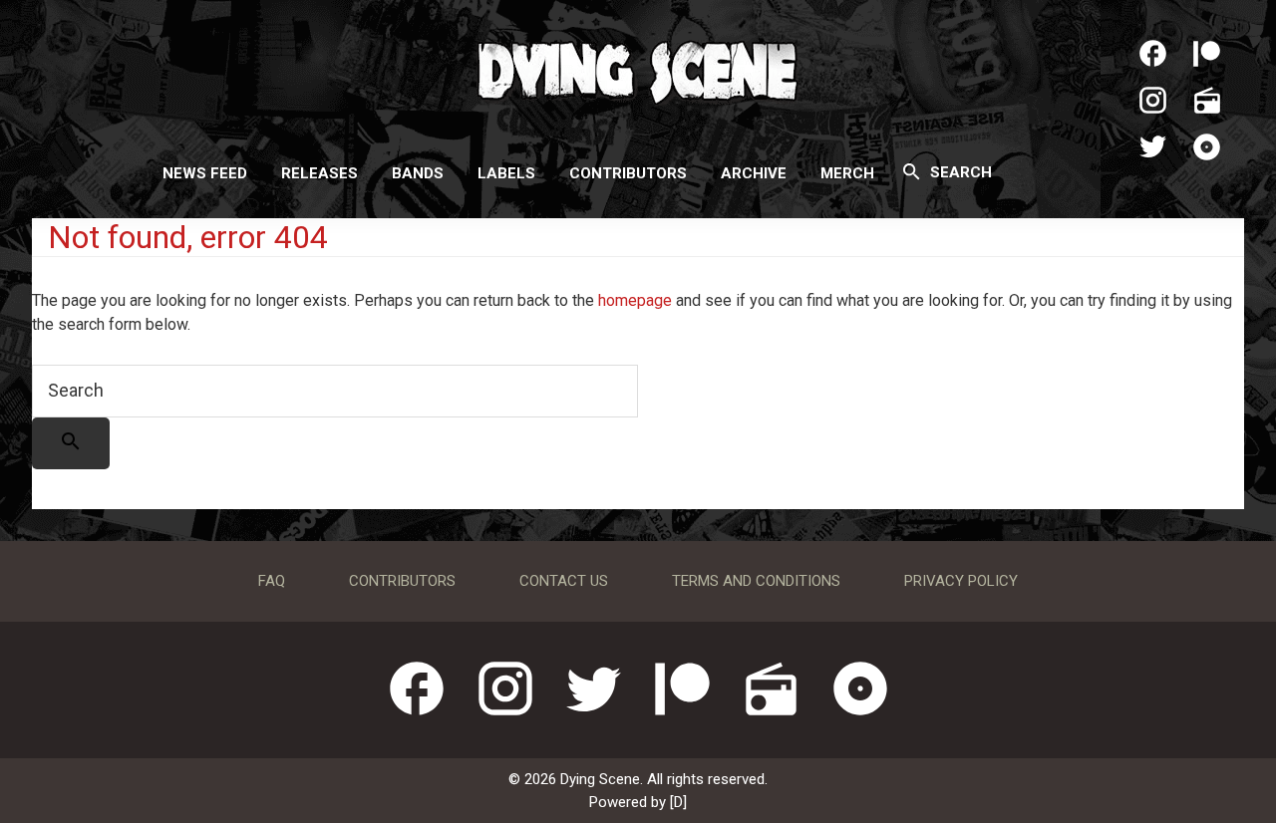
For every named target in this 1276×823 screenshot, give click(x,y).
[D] (678, 802)
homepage (635, 300)
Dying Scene (638, 70)
